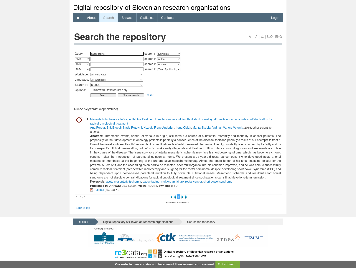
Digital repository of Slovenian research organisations (138, 222)
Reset (149, 95)
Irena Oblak (183, 127)
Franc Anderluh (164, 127)
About (91, 17)
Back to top (82, 208)
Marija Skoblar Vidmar (207, 127)
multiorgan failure (172, 181)
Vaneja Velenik (233, 127)
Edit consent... (228, 264)
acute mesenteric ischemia (123, 181)
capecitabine (151, 181)
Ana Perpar (97, 127)
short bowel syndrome (217, 181)
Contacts (167, 17)
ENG (278, 36)
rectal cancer (193, 181)
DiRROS (83, 222)
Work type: (82, 74)
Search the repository (201, 222)
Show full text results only (110, 90)
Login (275, 17)
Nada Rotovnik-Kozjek (138, 127)
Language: (82, 79)
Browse (127, 17)
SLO (270, 36)
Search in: (81, 84)
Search (108, 17)
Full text (99, 190)
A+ (251, 36)
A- (256, 36)
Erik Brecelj (114, 127)
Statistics (147, 17)
